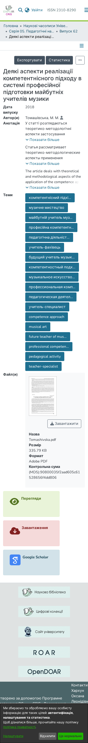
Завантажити (66, 423)
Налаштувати (13, 736)
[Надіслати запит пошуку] (20, 10)
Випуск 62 (69, 31)
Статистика (59, 60)
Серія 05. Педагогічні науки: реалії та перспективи (31, 31)
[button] (42, 140)
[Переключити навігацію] (82, 45)
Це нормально (70, 736)
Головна (11, 25)
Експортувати (29, 60)
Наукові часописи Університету (46, 25)
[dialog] (44, 723)
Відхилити (47, 736)
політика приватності (19, 727)
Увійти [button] (37, 10)
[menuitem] (27, 10)
